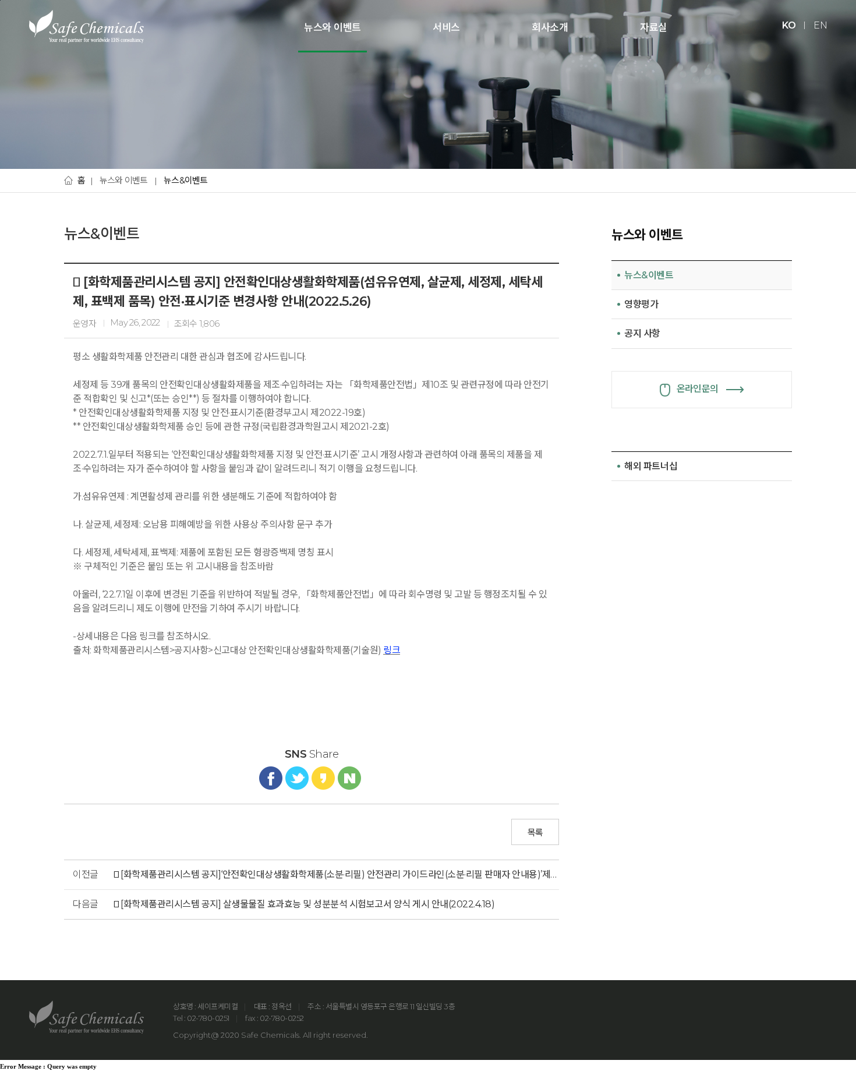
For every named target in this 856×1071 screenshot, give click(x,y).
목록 (535, 832)
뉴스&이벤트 (186, 180)
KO (788, 25)
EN (820, 25)
